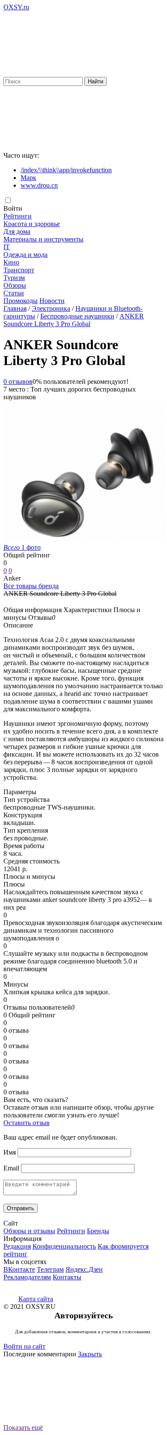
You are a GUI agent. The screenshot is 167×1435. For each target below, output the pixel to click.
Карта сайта (35, 1298)
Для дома (16, 231)
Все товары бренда (31, 585)
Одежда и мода (25, 254)
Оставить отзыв (26, 1122)
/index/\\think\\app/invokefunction (66, 170)
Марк (28, 177)
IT (6, 246)
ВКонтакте (19, 1269)
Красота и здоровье (31, 223)
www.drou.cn (39, 185)
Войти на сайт (24, 1346)
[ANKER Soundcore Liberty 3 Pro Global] (84, 539)
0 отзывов (18, 381)
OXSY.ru (16, 7)
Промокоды (20, 300)
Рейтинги (17, 216)
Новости (52, 300)
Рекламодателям (27, 1277)
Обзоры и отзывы (29, 1231)
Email (11, 1168)
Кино (11, 262)
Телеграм (50, 1269)
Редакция (17, 1246)
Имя (9, 1152)
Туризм (14, 277)
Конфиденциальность (64, 1246)
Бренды (98, 1231)
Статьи (13, 293)
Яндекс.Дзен (84, 1269)
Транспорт (18, 270)
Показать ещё (23, 1427)
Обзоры (14, 285)
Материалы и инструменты (43, 239)
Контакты (67, 1277)
